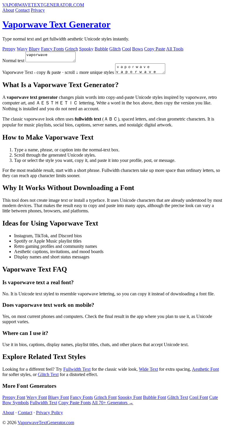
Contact (22, 10)
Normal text (13, 60)
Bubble (101, 48)
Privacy (38, 10)
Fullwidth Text (77, 369)
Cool (126, 48)
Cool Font (198, 397)
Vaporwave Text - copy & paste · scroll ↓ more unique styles (58, 72)
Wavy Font (36, 397)
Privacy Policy (49, 412)
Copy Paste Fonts (74, 402)
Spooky (86, 48)
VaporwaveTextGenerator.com (46, 422)
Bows (137, 48)
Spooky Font (130, 397)
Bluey (34, 48)
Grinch (71, 48)
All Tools (174, 48)
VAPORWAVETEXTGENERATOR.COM (43, 4)
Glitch (115, 48)
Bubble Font (154, 397)
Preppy (9, 48)
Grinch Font (105, 397)
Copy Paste (154, 48)
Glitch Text (48, 374)
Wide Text (148, 369)
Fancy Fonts (52, 48)
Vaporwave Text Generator (56, 24)
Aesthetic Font (205, 369)
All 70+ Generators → (112, 402)
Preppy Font (13, 397)
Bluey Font (58, 397)
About (8, 10)
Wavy (22, 48)
